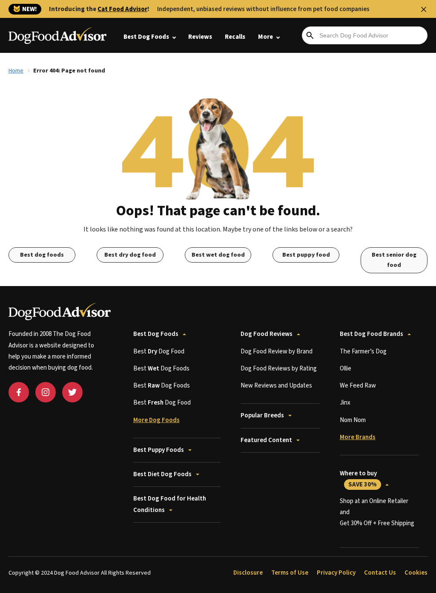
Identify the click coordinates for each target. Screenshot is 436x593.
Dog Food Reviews (267, 334)
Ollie (345, 368)
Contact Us (380, 573)
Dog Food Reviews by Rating (279, 368)
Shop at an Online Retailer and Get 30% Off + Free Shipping (377, 512)
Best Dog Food (158, 351)
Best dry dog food (130, 255)
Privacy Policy (336, 573)
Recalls (235, 36)
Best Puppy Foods (158, 449)
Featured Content (266, 440)
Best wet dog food (218, 255)
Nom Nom (353, 420)
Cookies (415, 573)
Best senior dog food (394, 260)
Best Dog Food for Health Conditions (169, 504)
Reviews (200, 36)
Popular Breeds (262, 415)
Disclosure (248, 573)
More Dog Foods (156, 420)
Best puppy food (306, 255)
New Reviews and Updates (276, 385)
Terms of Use (289, 573)
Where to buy (358, 479)
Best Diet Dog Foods (162, 474)
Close (424, 9)
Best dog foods (42, 255)
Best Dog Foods (146, 36)
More (265, 36)
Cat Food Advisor (122, 9)
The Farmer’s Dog (363, 351)
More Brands (358, 437)
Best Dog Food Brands (371, 334)
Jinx (345, 402)
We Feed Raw (358, 385)
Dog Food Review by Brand (277, 351)
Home (16, 71)
